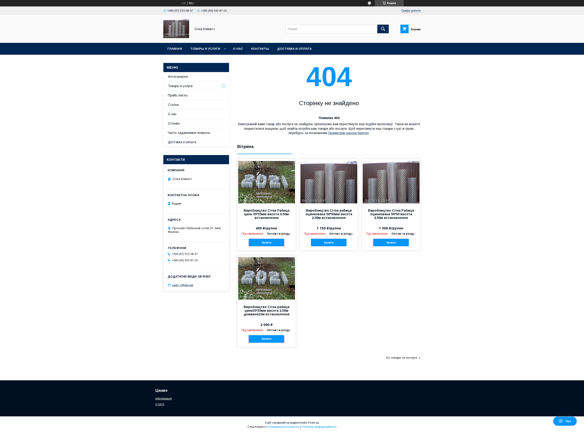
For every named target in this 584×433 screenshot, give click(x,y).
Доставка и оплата (294, 48)
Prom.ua (313, 422)
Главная (174, 48)
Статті (159, 404)
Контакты (260, 48)
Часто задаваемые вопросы (189, 133)
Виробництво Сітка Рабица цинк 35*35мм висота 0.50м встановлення (266, 214)
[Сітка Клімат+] (176, 37)
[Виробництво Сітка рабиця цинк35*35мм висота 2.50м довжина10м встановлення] (266, 278)
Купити (266, 242)
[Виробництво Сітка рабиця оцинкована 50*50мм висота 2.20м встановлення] (329, 182)
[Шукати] (383, 29)
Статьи (173, 104)
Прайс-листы (178, 95)
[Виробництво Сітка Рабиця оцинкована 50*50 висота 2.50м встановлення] (391, 182)
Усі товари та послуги (401, 357)
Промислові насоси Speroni (348, 133)
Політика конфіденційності (319, 426)
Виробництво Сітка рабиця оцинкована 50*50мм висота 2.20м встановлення (328, 214)
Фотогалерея (178, 76)
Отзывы (174, 123)
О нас (238, 48)
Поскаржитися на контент (283, 426)
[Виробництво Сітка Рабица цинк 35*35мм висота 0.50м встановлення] (266, 182)
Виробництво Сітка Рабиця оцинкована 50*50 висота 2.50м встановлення (391, 214)
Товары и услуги (205, 48)
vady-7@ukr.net (182, 285)
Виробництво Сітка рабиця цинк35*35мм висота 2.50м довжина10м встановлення (266, 310)
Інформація (163, 398)
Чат (568, 421)
